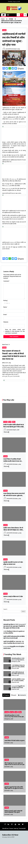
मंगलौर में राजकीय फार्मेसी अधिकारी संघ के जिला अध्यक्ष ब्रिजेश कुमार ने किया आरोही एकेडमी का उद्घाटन (13, 426)
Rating (5, 300)
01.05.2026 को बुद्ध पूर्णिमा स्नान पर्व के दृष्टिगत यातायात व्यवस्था (18, 686)
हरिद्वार (14, 422)
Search (5, 609)
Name (5, 307)
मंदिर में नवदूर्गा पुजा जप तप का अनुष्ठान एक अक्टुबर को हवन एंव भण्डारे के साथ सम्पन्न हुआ (14, 763)
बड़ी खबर (11, 712)
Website (5, 322)
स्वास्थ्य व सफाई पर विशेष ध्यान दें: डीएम (13, 596)
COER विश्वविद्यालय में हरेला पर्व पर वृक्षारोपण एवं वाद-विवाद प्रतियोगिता (18, 666)
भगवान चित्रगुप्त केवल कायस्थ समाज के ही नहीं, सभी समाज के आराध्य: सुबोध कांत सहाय (13, 495)
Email (5, 314)
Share (20, 68)
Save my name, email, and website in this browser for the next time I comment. (15, 331)
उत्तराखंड (4, 30)
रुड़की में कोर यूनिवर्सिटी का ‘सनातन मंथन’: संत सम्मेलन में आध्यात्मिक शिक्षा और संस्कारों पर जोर (18, 680)
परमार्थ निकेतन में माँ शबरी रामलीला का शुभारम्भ (14, 740)
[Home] (3, 14)
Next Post (5, 344)
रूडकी (10, 422)
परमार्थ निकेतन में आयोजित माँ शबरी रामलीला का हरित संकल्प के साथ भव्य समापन (12, 460)
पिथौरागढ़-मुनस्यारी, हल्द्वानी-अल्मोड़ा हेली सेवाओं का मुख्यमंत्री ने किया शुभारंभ (13, 811)
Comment (6, 281)
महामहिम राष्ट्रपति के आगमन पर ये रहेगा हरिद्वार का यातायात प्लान (13, 563)
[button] (18, 14)
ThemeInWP (22, 828)
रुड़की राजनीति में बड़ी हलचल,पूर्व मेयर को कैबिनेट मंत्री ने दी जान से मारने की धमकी (18, 673)
